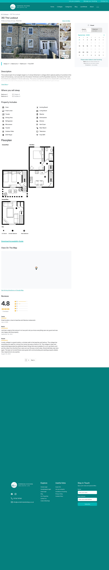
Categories (68, 6)
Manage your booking (90, 1)
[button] (36, 268)
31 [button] (79, 40)
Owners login (44, 487)
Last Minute (83, 6)
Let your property (74, 1)
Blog (76, 6)
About (92, 6)
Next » (33, 360)
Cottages (59, 6)
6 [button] (103, 40)
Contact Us (104, 1)
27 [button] (103, 49)
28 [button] (79, 52)
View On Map (66, 21)
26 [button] (99, 49)
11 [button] (95, 43)
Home (52, 6)
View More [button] (4, 84)
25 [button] (95, 49)
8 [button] (83, 43)
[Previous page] (100, 35)
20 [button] (103, 46)
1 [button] (83, 40)
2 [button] (87, 40)
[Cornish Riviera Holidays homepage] (22, 485)
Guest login (43, 491)
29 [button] (83, 52)
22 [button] (83, 49)
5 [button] (99, 40)
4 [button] (95, 40)
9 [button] (87, 43)
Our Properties (44, 496)
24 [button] (91, 49)
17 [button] (91, 46)
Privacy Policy (59, 494)
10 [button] (91, 43)
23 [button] (87, 49)
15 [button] (83, 46)
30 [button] (87, 52)
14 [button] (79, 46)
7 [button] (79, 43)
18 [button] (95, 46)
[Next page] (104, 35)
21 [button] (79, 49)
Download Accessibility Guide (12, 241)
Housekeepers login (46, 489)
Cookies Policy (59, 496)
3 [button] (91, 40)
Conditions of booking (61, 491)
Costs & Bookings (45, 500)
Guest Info (58, 487)
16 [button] (87, 46)
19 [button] (99, 46)
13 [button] (103, 43)
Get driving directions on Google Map (12, 290)
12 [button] (99, 43)
